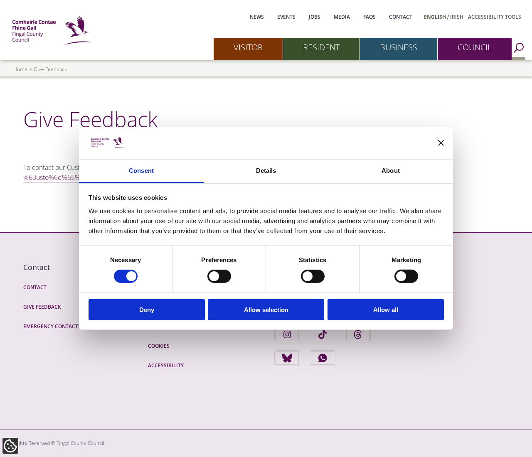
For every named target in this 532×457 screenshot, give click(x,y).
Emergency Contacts (52, 326)
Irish (456, 16)
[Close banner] (441, 143)
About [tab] (391, 170)
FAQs (369, 16)
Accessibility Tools (494, 16)
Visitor (248, 47)
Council (475, 47)
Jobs (314, 16)
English (435, 16)
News (257, 16)
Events (286, 16)
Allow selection (266, 309)
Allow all (385, 309)
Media (342, 16)
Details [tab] (266, 170)
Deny (146, 309)
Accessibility (166, 365)
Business (398, 47)
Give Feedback (42, 306)
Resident (321, 47)
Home (20, 69)
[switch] (219, 276)
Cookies (159, 345)
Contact (400, 16)
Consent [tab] (141, 170)
